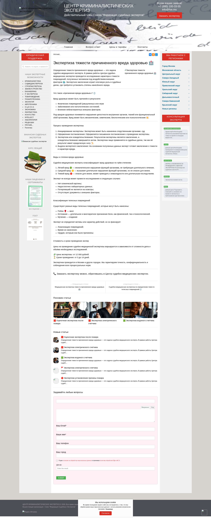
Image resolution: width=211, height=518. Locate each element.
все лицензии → (35, 209)
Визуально (145, 407)
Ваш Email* (61, 426)
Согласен (105, 513)
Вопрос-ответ (93, 47)
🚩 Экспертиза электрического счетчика (79, 368)
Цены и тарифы (117, 47)
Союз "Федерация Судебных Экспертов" (60, 507)
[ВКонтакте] (150, 54)
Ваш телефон (62, 443)
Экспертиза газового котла (173, 180)
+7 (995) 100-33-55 (169, 6)
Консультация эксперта (176, 118)
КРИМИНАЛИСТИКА (33, 81)
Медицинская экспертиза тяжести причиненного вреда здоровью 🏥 (79, 288)
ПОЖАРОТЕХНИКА (32, 99)
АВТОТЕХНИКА (31, 104)
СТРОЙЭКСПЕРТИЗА (33, 86)
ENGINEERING (30, 91)
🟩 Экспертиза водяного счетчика (138, 320)
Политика (28, 128)
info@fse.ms (169, 9)
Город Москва (168, 66)
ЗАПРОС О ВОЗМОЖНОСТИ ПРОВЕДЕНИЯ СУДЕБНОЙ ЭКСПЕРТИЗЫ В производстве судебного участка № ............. (175, 166)
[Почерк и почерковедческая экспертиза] (35, 172)
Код (152, 407)
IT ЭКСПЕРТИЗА (31, 94)
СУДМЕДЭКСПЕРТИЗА (34, 84)
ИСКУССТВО (30, 115)
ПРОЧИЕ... (57, 54)
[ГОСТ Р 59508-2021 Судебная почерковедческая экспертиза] (35, 240)
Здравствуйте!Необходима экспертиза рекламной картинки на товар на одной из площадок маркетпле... (176, 134)
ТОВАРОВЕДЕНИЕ (32, 97)
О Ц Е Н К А (29, 107)
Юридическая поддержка (35, 57)
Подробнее (109, 509)
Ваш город (61, 452)
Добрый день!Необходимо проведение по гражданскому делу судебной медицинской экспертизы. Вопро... (176, 150)
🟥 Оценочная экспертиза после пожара (68, 322)
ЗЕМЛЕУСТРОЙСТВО (33, 89)
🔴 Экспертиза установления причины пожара (82, 378)
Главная (68, 47)
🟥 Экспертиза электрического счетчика (102, 322)
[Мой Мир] (156, 54)
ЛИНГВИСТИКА (31, 112)
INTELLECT (29, 117)
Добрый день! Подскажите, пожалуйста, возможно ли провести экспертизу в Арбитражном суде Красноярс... (175, 193)
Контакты (143, 47)
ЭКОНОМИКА (30, 109)
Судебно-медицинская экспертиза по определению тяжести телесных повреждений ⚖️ (131, 288)
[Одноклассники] (153, 54)
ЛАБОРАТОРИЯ (31, 120)
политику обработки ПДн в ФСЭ (110, 460)
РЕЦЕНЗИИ (29, 122)
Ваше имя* (61, 434)
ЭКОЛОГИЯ (29, 102)
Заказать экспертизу (169, 16)
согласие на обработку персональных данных (77, 460)
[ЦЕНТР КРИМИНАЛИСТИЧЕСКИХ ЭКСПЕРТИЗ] (39, 11)
